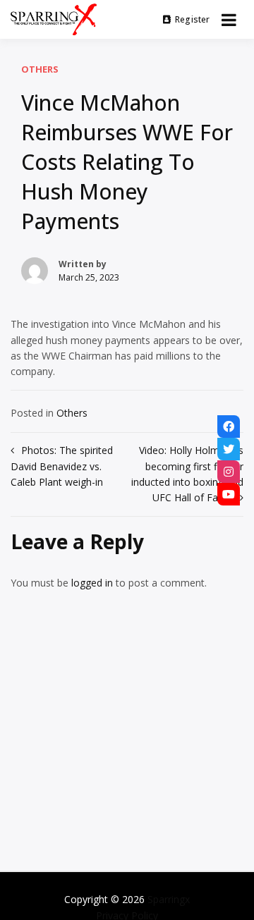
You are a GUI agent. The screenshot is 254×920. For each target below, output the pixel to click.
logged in (92, 582)
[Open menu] (228, 19)
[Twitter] (228, 449)
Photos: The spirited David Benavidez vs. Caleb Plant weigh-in (62, 466)
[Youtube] (228, 494)
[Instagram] (228, 471)
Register (192, 19)
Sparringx (168, 899)
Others (40, 69)
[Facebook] (228, 426)
